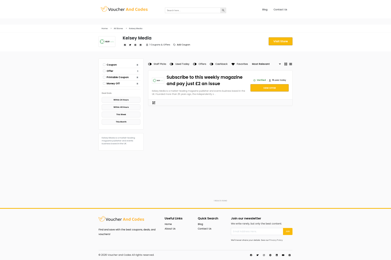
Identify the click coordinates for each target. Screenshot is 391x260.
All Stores (118, 28)
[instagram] (263, 255)
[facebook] (125, 45)
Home (105, 28)
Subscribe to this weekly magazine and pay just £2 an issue (205, 80)
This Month (121, 121)
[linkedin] (140, 45)
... (215, 94)
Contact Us (280, 9)
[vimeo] (289, 255)
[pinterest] (135, 45)
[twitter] (130, 45)
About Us (170, 228)
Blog (264, 9)
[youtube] (283, 255)
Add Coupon (183, 44)
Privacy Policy (276, 240)
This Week (121, 114)
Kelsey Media (135, 28)
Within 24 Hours (121, 100)
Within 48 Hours (121, 107)
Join (288, 231)
